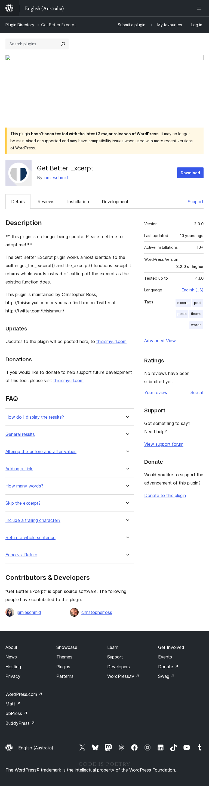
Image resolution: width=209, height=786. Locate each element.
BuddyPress (20, 723)
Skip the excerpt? (23, 503)
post (197, 303)
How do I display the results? (34, 417)
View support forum (163, 444)
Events (165, 657)
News (11, 657)
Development (115, 201)
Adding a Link (19, 468)
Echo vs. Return (21, 554)
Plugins (63, 666)
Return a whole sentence (30, 537)
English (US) (193, 290)
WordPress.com (23, 694)
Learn (112, 647)
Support (196, 201)
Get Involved (171, 647)
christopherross (96, 612)
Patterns (64, 676)
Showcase (66, 647)
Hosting (13, 666)
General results (20, 434)
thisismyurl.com (111, 341)
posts (182, 314)
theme (196, 314)
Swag (166, 676)
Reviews (46, 201)
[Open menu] (200, 8)
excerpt (183, 303)
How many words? (24, 486)
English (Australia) (35, 747)
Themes (64, 657)
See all (197, 392)
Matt (13, 704)
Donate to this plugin (165, 495)
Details (18, 201)
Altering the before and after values (40, 451)
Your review (156, 392)
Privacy (12, 676)
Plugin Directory (19, 24)
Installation (78, 201)
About (11, 647)
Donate (168, 666)
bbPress (16, 713)
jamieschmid (56, 177)
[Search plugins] (63, 44)
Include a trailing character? (32, 520)
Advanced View (160, 340)
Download (190, 172)
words (196, 325)
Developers (118, 666)
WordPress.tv (123, 676)
